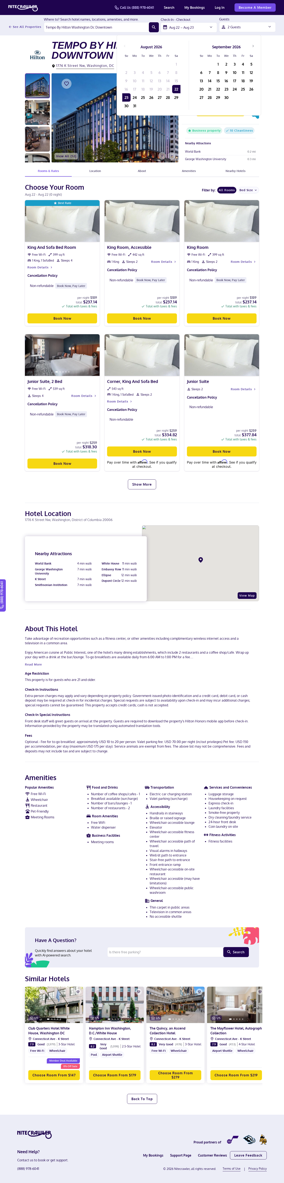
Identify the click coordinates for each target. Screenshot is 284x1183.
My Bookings (194, 7)
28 (168, 97)
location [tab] (95, 171)
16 (126, 89)
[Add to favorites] (67, 84)
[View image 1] (37, 85)
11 (143, 81)
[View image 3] (37, 139)
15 (176, 81)
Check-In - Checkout (175, 20)
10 (134, 81)
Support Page (180, 1155)
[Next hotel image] (171, 156)
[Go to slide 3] (63, 372)
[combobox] (96, 27)
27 (160, 97)
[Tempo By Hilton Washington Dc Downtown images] (115, 117)
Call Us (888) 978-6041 (137, 7)
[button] (54, 1053)
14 (168, 81)
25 (143, 97)
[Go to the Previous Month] (124, 46)
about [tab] (142, 171)
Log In (220, 7)
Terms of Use (232, 1168)
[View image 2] (37, 112)
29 (176, 97)
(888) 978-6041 (28, 1169)
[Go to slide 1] (56, 372)
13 (159, 81)
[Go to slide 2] (60, 372)
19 (151, 89)
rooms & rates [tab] (48, 171)
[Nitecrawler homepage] (23, 7)
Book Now (62, 318)
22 (176, 89)
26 (151, 97)
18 (143, 89)
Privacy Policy (257, 1168)
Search (169, 7)
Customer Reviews (212, 1155)
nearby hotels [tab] (236, 171)
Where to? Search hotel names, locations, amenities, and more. (91, 19)
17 (134, 89)
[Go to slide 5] (68, 372)
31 (134, 105)
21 (167, 89)
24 (135, 97)
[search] (154, 27)
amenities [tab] (189, 171)
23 (126, 97)
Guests (224, 19)
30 (126, 105)
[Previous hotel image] (162, 156)
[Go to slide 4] (66, 372)
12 (151, 81)
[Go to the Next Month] (253, 46)
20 (160, 89)
